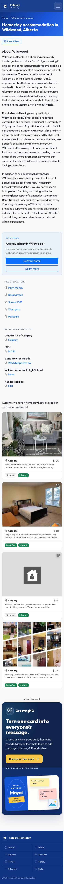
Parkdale (13, 316)
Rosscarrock (15, 295)
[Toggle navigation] (58, 6)
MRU (8, 347)
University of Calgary (18, 335)
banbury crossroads (17, 358)
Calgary (13, 340)
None (11, 374)
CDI (10, 386)
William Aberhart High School (24, 370)
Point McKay (15, 287)
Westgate (14, 309)
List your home (32, 261)
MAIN (11, 351)
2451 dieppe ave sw (19, 363)
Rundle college (14, 381)
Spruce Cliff (15, 302)
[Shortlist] (58, 416)
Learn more (32, 268)
